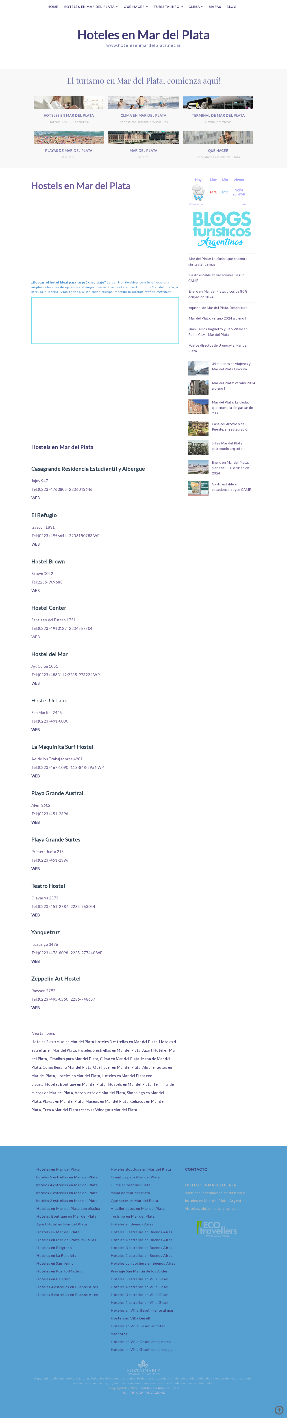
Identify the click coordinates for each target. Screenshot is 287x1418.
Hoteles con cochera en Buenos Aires (143, 1263)
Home (53, 7)
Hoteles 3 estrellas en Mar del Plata (126, 1041)
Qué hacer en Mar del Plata (116, 1067)
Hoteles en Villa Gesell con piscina (141, 1341)
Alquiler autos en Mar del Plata (138, 1208)
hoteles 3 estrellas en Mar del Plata (67, 1193)
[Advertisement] (105, 240)
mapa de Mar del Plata (130, 1193)
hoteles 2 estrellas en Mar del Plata (67, 1200)
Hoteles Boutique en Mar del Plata (75, 1084)
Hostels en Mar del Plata (62, 447)
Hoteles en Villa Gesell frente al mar (142, 1310)
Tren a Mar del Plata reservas (69, 1109)
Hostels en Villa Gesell (130, 1318)
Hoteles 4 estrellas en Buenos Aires (67, 1287)
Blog (232, 7)
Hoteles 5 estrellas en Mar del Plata (109, 1050)
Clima (194, 7)
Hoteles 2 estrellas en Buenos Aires (141, 1255)
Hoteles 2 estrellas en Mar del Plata (62, 1041)
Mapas (215, 7)
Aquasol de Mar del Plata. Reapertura (218, 308)
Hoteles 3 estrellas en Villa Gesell (140, 1294)
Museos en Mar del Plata (106, 1101)
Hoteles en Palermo (53, 1279)
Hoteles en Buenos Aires (132, 1224)
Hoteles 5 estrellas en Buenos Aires (67, 1294)
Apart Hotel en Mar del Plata (61, 1224)
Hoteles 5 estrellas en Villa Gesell (140, 1279)
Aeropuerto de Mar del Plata (100, 1092)
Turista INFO (167, 7)
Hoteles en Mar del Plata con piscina (68, 1208)
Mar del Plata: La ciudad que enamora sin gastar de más (232, 407)
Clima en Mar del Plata (119, 1058)
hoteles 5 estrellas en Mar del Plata (67, 1177)
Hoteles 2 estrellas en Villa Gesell (140, 1302)
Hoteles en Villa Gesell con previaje (142, 1349)
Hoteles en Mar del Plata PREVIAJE (67, 1240)
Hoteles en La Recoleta (56, 1255)
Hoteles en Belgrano (54, 1247)
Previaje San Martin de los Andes (139, 1271)
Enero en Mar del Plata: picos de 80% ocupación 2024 (230, 467)
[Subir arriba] (279, 1410)
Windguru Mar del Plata (116, 1109)
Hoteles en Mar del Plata (143, 34)
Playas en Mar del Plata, (64, 1101)
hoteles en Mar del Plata (89, 7)
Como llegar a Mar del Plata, (67, 1067)
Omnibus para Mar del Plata (74, 1058)
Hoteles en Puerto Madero (59, 1271)
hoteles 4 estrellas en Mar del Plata (67, 1185)
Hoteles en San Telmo (55, 1263)
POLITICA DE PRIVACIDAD (143, 1392)
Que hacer (134, 7)
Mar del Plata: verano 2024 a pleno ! (217, 318)
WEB (35, 498)
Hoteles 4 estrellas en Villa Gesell (140, 1287)
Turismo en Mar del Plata (133, 1216)
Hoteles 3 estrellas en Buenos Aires (141, 1247)
